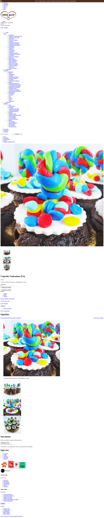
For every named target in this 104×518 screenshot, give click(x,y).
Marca (2, 311)
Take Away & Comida (14, 89)
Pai (9, 96)
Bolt (4, 9)
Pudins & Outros (13, 68)
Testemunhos (6, 482)
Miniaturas (9, 72)
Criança (11, 98)
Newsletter (6, 436)
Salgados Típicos (13, 88)
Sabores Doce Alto (7, 497)
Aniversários (10, 35)
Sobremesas (10, 58)
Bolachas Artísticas (13, 78)
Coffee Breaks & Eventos (15, 84)
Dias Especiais (10, 92)
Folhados (11, 107)
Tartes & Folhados (13, 65)
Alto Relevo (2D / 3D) (14, 37)
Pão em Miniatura (13, 122)
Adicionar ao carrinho (6, 287)
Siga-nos (5, 450)
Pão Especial (12, 125)
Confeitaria (7, 69)
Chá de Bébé (12, 50)
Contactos (5, 131)
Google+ (5, 296)
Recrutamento (6, 484)
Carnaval (11, 94)
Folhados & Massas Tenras (15, 115)
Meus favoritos (6, 513)
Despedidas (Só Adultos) (14, 54)
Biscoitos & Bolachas (14, 77)
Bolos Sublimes (12, 61)
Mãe (10, 97)
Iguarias (9, 82)
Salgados (9, 112)
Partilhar (5, 293)
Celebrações (10, 46)
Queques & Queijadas (14, 108)
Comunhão (11, 51)
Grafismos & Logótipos (14, 44)
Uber (4, 8)
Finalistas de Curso (13, 52)
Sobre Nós (5, 129)
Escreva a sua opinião (98, 318)
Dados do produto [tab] (7, 308)
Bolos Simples (12, 59)
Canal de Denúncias (7, 500)
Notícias (5, 485)
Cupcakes (11, 79)
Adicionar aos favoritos (8, 298)
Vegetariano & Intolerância (15, 91)
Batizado (11, 49)
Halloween (11, 101)
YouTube (5, 5)
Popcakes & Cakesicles (14, 80)
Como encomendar (7, 494)
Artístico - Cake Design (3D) (15, 36)
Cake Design (6, 311)
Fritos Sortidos (12, 116)
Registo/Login (6, 508)
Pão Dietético (12, 124)
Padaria (9, 120)
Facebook (5, 453)
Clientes (3, 503)
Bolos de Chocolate (13, 64)
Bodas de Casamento (13, 56)
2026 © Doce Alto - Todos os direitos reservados (11, 516)
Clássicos (11, 41)
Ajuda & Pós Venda (7, 498)
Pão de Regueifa (12, 126)
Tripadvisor (5, 4)
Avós (10, 99)
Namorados (11, 93)
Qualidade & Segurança (8, 495)
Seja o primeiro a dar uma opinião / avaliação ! (11, 318)
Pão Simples (12, 121)
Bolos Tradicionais (13, 60)
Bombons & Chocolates (14, 87)
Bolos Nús (11, 38)
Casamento (11, 55)
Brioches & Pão (12, 113)
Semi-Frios (11, 66)
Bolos (5, 32)
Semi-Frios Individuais (14, 110)
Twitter (5, 454)
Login (2, 27)
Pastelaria (6, 102)
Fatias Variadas (12, 117)
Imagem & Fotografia (14, 42)
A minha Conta (6, 510)
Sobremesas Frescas (13, 111)
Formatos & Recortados (14, 45)
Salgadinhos (12, 74)
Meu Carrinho (6, 512)
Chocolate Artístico (13, 40)
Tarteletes (11, 75)
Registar (6, 27)
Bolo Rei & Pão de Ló (14, 83)
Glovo (4, 6)
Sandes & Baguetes (13, 119)
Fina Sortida (12, 106)
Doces (10, 73)
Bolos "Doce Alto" (13, 63)
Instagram (5, 3)
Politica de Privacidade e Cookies (10, 499)
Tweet (4, 295)
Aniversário (11, 47)
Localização (6, 130)
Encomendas (6, 511)
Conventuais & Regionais (15, 85)
